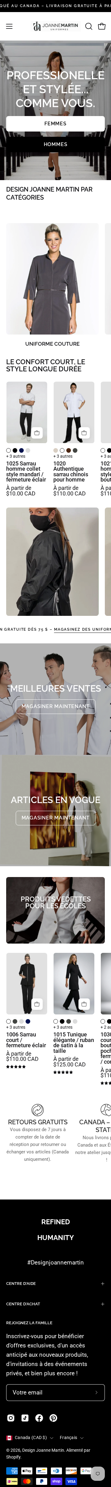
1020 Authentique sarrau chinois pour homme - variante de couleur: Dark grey (75, 450)
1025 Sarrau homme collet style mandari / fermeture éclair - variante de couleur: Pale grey (28, 450)
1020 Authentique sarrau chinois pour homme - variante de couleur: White (62, 450)
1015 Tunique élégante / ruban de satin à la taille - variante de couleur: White (55, 1021)
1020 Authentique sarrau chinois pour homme (70, 472)
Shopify (13, 1457)
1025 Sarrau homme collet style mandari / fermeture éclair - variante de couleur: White (8, 450)
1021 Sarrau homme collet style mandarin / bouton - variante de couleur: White (103, 450)
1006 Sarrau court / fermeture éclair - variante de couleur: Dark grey (15, 1021)
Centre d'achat (23, 1304)
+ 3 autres (15, 456)
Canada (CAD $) (31, 1437)
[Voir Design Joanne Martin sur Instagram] (10, 1418)
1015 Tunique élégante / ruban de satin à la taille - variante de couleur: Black (62, 1021)
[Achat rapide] (37, 433)
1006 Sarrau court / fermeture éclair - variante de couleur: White (8, 1021)
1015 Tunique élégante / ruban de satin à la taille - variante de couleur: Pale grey (75, 1021)
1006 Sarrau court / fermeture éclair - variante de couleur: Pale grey (21, 1021)
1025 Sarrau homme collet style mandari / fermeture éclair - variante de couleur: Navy (21, 450)
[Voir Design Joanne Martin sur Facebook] (39, 1418)
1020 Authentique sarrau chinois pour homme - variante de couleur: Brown (68, 450)
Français (68, 1437)
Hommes (56, 144)
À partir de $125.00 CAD (69, 1062)
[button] (88, 26)
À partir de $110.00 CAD (69, 491)
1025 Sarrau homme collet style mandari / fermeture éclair (26, 472)
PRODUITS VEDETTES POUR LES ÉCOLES (56, 903)
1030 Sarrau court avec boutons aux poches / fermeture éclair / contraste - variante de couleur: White (103, 1021)
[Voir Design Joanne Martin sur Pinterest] (53, 1418)
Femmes (55, 124)
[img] (16, 1067)
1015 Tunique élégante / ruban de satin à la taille (73, 1043)
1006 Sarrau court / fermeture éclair (26, 1040)
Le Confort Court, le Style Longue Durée (45, 365)
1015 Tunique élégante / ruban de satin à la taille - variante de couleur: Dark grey (68, 1021)
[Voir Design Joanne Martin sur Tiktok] (25, 1418)
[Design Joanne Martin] (56, 26)
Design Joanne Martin (43, 1450)
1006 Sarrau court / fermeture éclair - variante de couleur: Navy (28, 1021)
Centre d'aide (21, 1283)
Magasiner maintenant (56, 706)
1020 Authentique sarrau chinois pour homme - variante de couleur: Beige (55, 450)
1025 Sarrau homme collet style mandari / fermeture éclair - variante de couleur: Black (15, 450)
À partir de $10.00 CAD (20, 491)
